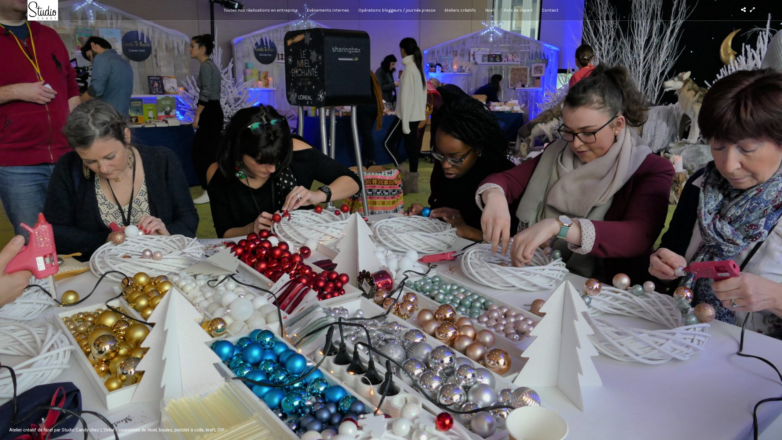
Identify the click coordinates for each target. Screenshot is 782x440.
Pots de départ (518, 10)
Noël (489, 10)
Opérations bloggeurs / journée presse (396, 10)
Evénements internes (328, 10)
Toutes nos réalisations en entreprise (261, 10)
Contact (550, 10)
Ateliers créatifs (460, 10)
